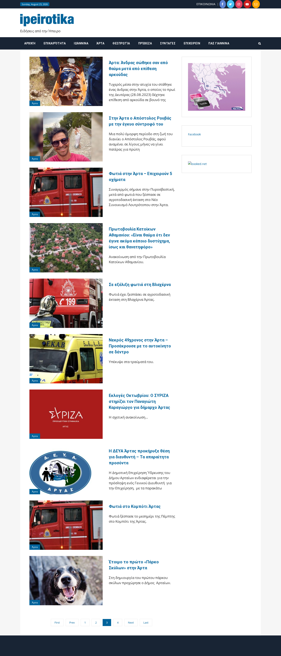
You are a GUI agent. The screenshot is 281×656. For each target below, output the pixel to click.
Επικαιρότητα (55, 43)
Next (131, 622)
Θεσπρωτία (121, 43)
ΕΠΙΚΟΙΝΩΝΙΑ (205, 4)
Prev (72, 622)
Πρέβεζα (145, 43)
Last (146, 622)
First (57, 622)
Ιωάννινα (81, 43)
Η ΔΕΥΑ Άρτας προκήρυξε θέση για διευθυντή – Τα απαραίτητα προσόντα (139, 456)
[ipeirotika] (47, 20)
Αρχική (29, 43)
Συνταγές (167, 43)
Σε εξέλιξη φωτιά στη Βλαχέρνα (140, 284)
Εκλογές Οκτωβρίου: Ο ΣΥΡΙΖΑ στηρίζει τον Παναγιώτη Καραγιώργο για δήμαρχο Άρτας (139, 401)
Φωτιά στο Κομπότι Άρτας (135, 506)
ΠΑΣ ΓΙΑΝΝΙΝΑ (218, 43)
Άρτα (100, 43)
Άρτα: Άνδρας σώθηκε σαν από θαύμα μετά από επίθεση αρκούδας (138, 68)
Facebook (194, 134)
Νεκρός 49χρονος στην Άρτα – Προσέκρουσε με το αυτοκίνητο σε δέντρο (140, 346)
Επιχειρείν (192, 43)
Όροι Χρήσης (140, 649)
